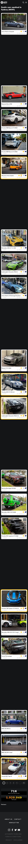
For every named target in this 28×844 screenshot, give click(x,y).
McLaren (4, 175)
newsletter (14, 823)
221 (24, 783)
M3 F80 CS (7, 728)
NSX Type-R (9, 776)
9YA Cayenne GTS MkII (12, 536)
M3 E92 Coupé (8, 752)
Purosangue (9, 656)
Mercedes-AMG (6, 248)
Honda (3, 776)
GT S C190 (13, 248)
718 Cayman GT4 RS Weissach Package (16, 608)
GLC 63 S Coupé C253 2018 (17, 632)
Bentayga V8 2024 (11, 488)
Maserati (4, 104)
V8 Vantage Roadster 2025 (16, 295)
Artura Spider (10, 175)
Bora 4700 (9, 104)
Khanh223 (5, 778)
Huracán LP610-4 (13, 272)
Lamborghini (5, 272)
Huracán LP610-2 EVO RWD (16, 416)
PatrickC (5, 129)
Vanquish (11, 31)
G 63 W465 (13, 512)
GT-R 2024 (8, 368)
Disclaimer (18, 840)
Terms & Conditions (13, 836)
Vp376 (4, 249)
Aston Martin (5, 31)
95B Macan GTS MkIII (11, 128)
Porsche (4, 128)
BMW (3, 728)
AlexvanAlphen (6, 33)
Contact (17, 819)
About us (8, 819)
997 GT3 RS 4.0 (10, 392)
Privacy (9, 840)
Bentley (4, 488)
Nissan (3, 368)
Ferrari (3, 656)
